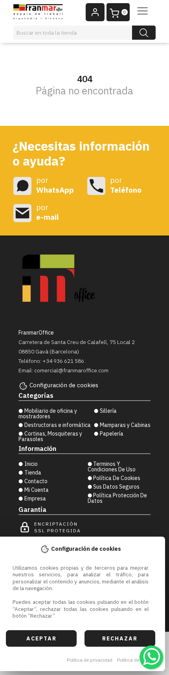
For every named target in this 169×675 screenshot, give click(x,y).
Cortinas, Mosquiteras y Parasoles (50, 436)
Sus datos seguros (116, 486)
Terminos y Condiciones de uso (112, 466)
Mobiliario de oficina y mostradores (47, 413)
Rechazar (120, 638)
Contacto (36, 481)
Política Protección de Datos (117, 498)
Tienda (32, 472)
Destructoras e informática (57, 425)
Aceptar (41, 638)
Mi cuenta (36, 489)
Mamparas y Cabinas (125, 425)
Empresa (35, 498)
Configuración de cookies (63, 385)
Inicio (31, 463)
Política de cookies (137, 660)
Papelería (111, 433)
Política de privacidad (89, 660)
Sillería (108, 410)
